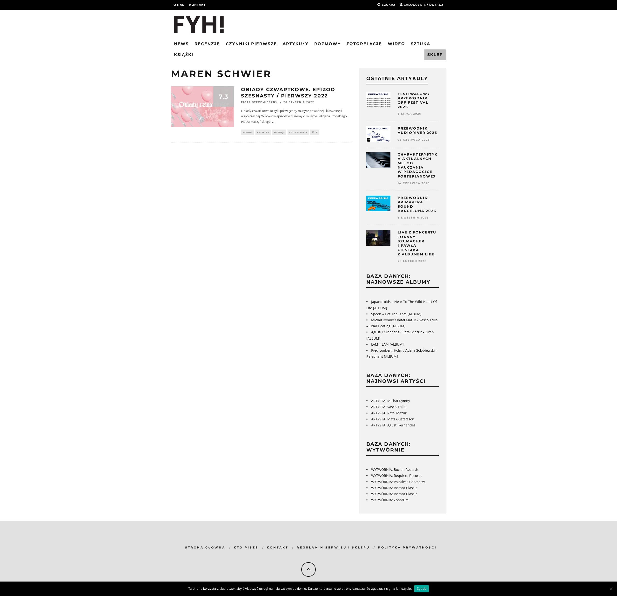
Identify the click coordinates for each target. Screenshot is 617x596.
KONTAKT (277, 547)
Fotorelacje (364, 43)
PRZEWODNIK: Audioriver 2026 (417, 130)
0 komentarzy (298, 132)
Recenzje (207, 43)
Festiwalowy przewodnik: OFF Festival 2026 (414, 100)
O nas (179, 5)
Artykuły (295, 43)
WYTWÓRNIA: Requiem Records (396, 475)
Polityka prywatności (407, 547)
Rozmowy (327, 43)
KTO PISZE (246, 547)
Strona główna (205, 547)
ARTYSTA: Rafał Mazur (389, 413)
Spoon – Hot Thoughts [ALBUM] (396, 314)
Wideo (396, 43)
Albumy (248, 132)
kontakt (197, 5)
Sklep (435, 54)
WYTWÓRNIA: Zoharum (390, 500)
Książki (183, 54)
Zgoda (421, 588)
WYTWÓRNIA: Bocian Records (395, 469)
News (181, 43)
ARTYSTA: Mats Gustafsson (392, 419)
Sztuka (420, 43)
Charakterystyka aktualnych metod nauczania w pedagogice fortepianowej (417, 165)
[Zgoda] (611, 588)
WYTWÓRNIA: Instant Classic (394, 488)
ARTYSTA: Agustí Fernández (393, 425)
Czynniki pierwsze (251, 43)
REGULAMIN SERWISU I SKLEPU (333, 547)
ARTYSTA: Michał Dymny (390, 400)
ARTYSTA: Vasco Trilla (388, 406)
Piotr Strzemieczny (259, 102)
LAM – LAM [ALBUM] (387, 344)
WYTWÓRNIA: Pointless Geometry (398, 482)
